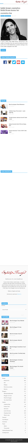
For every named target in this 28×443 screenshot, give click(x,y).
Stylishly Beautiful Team (14, 430)
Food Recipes (14, 419)
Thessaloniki (15, 428)
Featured (14, 417)
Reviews (15, 389)
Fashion (14, 402)
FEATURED (5, 317)
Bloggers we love (15, 395)
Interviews (15, 408)
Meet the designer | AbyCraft (16, 340)
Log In (22, 315)
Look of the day (15, 410)
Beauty (2, 15)
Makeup (15, 384)
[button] (5, 2)
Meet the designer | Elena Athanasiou (16, 104)
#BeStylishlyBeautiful (15, 393)
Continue (3, 50)
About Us (19, 294)
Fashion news (15, 406)
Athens (15, 426)
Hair (15, 382)
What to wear (15, 415)
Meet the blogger (15, 397)
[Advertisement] (14, 82)
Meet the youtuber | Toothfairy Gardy (17, 353)
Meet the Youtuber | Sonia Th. (16, 333)
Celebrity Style (15, 404)
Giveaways (14, 421)
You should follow (15, 400)
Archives (3, 305)
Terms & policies (14, 441)
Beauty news (7, 15)
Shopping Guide (15, 413)
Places (14, 424)
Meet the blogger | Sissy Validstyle (17, 320)
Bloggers (14, 391)
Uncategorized (14, 432)
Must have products (15, 387)
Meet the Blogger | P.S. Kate (15, 327)
